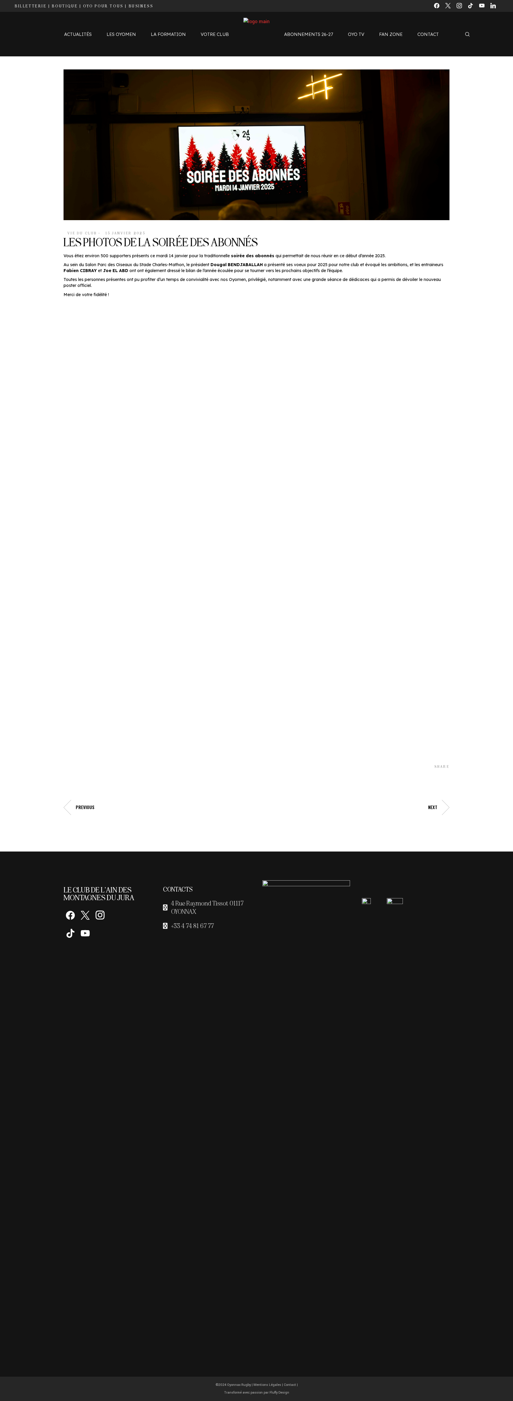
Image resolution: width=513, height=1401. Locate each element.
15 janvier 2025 (125, 233)
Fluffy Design (279, 1392)
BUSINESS (141, 6)
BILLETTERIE (31, 6)
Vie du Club (82, 233)
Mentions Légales (267, 1385)
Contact (290, 1385)
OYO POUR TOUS (103, 6)
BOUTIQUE (65, 6)
